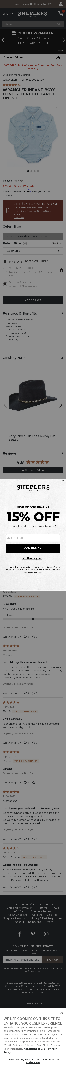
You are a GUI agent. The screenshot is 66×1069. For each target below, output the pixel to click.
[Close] (62, 1013)
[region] (33, 1038)
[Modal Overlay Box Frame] (33, 534)
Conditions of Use (34, 1048)
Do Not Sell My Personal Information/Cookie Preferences (33, 1061)
